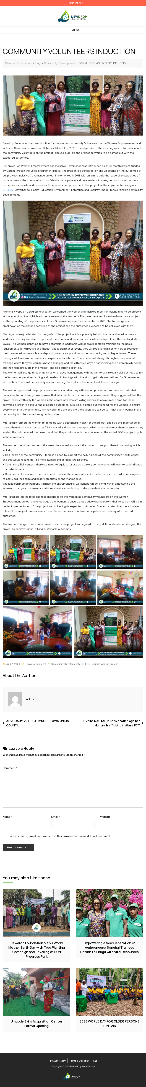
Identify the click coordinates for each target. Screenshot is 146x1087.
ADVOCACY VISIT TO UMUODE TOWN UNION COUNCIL (37, 723)
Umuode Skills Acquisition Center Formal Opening (36, 1023)
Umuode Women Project (104, 663)
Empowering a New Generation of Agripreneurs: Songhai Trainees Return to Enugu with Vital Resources (109, 947)
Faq (95, 1060)
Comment (10, 768)
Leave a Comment (36, 663)
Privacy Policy (58, 1060)
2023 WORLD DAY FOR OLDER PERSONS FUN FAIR (110, 1023)
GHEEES (8, 190)
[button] (73, 30)
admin (30, 699)
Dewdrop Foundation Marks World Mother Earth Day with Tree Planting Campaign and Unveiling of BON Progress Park (36, 950)
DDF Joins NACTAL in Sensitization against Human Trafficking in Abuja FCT (109, 723)
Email (56, 816)
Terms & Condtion (79, 1060)
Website (105, 816)
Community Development (65, 663)
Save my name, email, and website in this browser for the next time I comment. (59, 836)
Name (7, 816)
